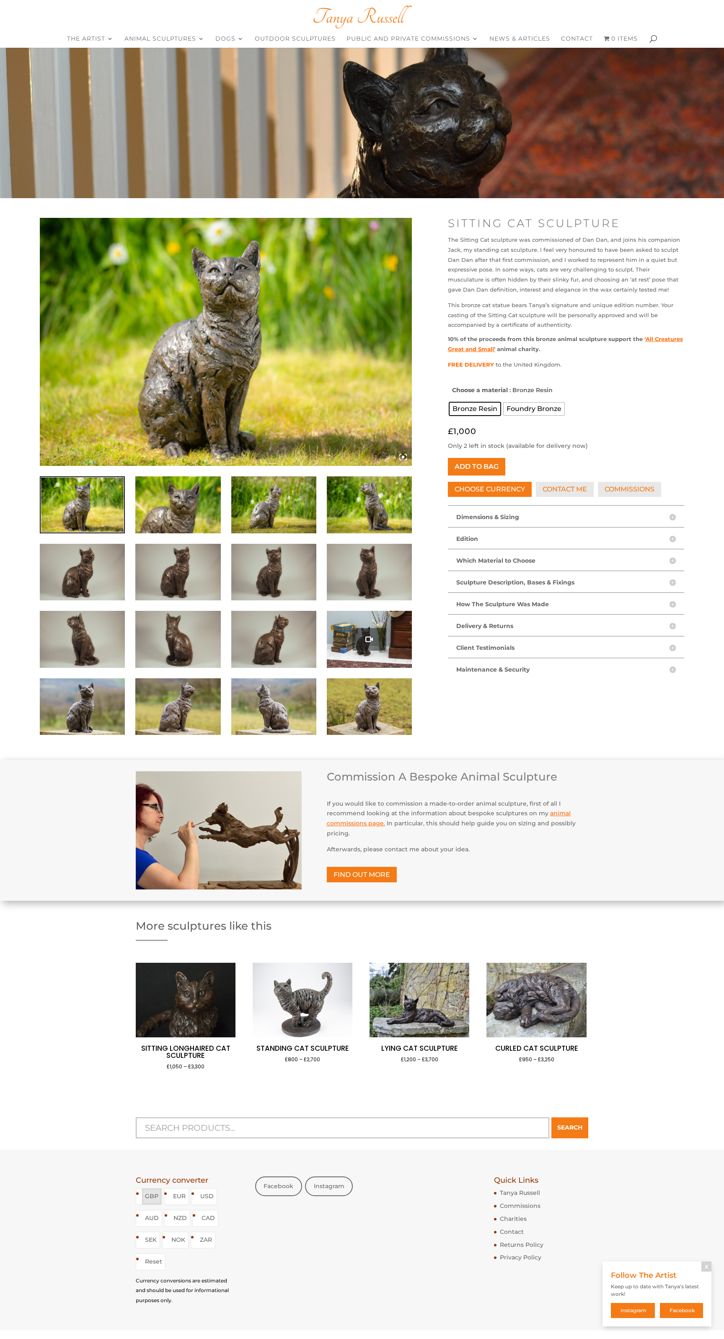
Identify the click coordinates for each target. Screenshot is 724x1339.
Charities (513, 1219)
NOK (178, 1239)
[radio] (475, 409)
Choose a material (480, 390)
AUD (152, 1218)
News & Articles (519, 39)
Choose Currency (490, 489)
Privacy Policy (520, 1257)
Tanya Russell (520, 1193)
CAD (208, 1218)
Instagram (329, 1186)
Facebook (278, 1186)
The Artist (86, 39)
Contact (577, 39)
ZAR (206, 1239)
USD (207, 1196)
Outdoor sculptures (295, 39)
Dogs (225, 39)
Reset (153, 1261)
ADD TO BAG (477, 466)
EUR (179, 1196)
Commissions (520, 1206)
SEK (151, 1239)
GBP (151, 1196)
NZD (180, 1218)
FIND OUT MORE (362, 875)
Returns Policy (521, 1245)
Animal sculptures (160, 39)
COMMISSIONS (629, 489)
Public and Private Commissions (408, 39)
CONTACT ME (565, 489)
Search (569, 1127)
